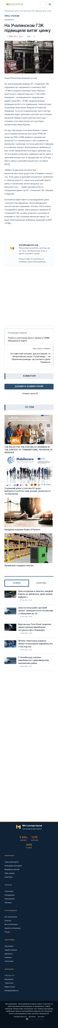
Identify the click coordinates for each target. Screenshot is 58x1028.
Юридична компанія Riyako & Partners (22, 530)
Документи (9, 979)
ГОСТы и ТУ (9, 975)
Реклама (8, 902)
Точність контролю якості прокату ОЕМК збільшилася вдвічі (29, 339)
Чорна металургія (11, 862)
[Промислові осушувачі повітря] (28, 548)
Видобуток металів (12, 869)
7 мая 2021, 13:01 (15, 37)
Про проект (9, 946)
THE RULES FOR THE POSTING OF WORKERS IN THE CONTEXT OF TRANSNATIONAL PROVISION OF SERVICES (28, 450)
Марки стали (10, 987)
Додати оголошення (13, 928)
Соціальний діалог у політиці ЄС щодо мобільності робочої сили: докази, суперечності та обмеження (27, 491)
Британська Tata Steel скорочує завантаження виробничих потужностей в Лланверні (34, 627)
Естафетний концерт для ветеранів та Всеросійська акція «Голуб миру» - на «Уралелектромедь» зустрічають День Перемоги (30, 358)
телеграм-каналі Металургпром (32, 262)
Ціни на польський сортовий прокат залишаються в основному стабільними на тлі (35, 611)
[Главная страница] (13, 4)
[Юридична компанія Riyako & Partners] (28, 512)
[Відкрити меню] (50, 4)
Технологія (9, 983)
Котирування (10, 895)
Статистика (9, 891)
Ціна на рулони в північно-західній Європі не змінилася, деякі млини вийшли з (35, 594)
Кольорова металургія (13, 866)
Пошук (7, 932)
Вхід (43, 4)
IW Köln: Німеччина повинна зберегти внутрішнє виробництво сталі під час (35, 644)
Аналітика (8, 877)
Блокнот (8, 920)
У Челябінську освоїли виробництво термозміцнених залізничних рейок (33, 660)
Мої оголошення (11, 924)
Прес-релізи (15, 11)
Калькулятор (9, 899)
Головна (7, 11)
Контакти (8, 957)
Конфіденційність (11, 990)
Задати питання (11, 950)
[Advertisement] (29, 295)
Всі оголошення (11, 917)
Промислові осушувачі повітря (18, 566)
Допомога (9, 954)
